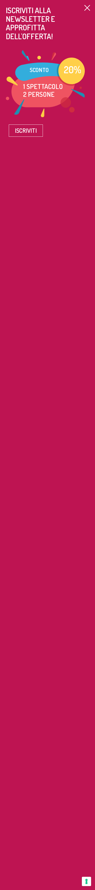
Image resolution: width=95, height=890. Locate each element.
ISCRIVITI (26, 130)
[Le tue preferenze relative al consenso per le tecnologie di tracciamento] (86, 881)
